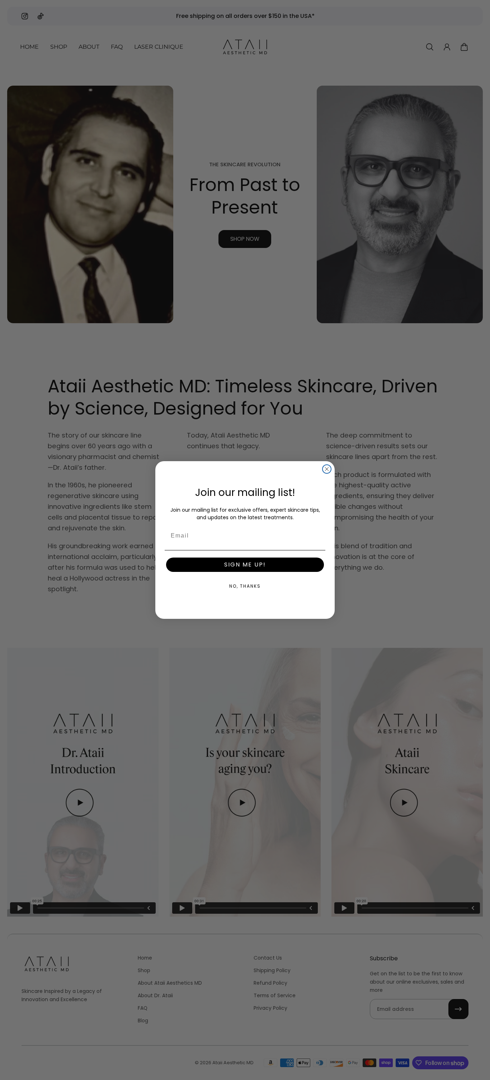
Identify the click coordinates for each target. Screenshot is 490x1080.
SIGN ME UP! (245, 564)
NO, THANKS (245, 586)
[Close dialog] (326, 469)
